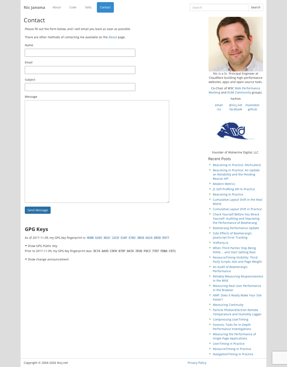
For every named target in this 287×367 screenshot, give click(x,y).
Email (29, 62)
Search (256, 7)
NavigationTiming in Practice (233, 354)
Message (31, 97)
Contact (105, 7)
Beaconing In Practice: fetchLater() (237, 165)
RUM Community (239, 92)
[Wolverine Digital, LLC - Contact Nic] (235, 130)
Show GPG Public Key (42, 246)
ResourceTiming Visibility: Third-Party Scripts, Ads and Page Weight (237, 259)
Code (72, 7)
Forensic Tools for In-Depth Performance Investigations (232, 327)
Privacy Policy (197, 363)
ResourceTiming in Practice (232, 349)
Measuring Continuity (228, 305)
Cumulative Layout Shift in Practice (237, 209)
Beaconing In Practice (228, 194)
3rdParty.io (220, 243)
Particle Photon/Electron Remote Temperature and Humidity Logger (237, 312)
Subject (30, 80)
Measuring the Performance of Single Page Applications (234, 336)
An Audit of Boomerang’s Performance (230, 269)
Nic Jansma (34, 7)
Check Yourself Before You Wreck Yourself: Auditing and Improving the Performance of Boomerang (236, 218)
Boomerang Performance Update (236, 228)
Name (29, 45)
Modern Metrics (224, 184)
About (57, 7)
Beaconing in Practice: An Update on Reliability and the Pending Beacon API (236, 174)
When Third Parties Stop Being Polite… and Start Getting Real (234, 250)
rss (219, 109)
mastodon (252, 105)
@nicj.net (235, 105)
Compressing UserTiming (230, 319)
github (252, 109)
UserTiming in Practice (229, 344)
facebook (235, 109)
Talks (88, 7)
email (219, 105)
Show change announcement (48, 259)
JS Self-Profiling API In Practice (234, 189)
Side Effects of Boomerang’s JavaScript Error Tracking (232, 235)
